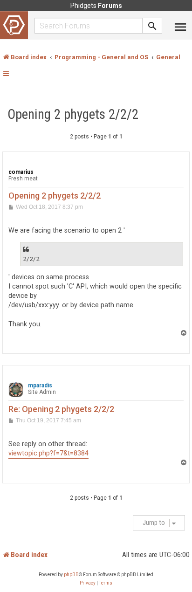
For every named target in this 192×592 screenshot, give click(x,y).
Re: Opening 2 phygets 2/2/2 (61, 409)
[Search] (152, 26)
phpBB (71, 574)
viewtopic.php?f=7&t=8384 (48, 453)
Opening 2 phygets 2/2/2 (72, 114)
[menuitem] (88, 583)
